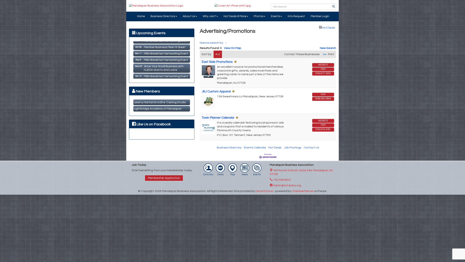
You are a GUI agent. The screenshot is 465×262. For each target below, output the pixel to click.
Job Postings (292, 147)
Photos (259, 16)
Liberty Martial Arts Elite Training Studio (160, 102)
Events (275, 16)
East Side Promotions (217, 61)
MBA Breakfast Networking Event (166, 50)
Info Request (296, 16)
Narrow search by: (212, 42)
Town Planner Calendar (218, 117)
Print (331, 54)
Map (323, 69)
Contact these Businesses (302, 54)
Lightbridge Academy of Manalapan (158, 108)
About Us (189, 16)
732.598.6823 (282, 179)
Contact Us (311, 147)
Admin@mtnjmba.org (287, 185)
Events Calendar (255, 147)
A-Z (217, 54)
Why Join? (209, 16)
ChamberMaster (303, 191)
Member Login (320, 16)
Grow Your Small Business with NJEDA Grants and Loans (164, 65)
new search (328, 48)
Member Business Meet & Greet (165, 44)
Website (323, 65)
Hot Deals (328, 27)
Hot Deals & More (235, 16)
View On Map (232, 48)
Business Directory (163, 16)
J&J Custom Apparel (216, 91)
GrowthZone (264, 191)
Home (141, 16)
